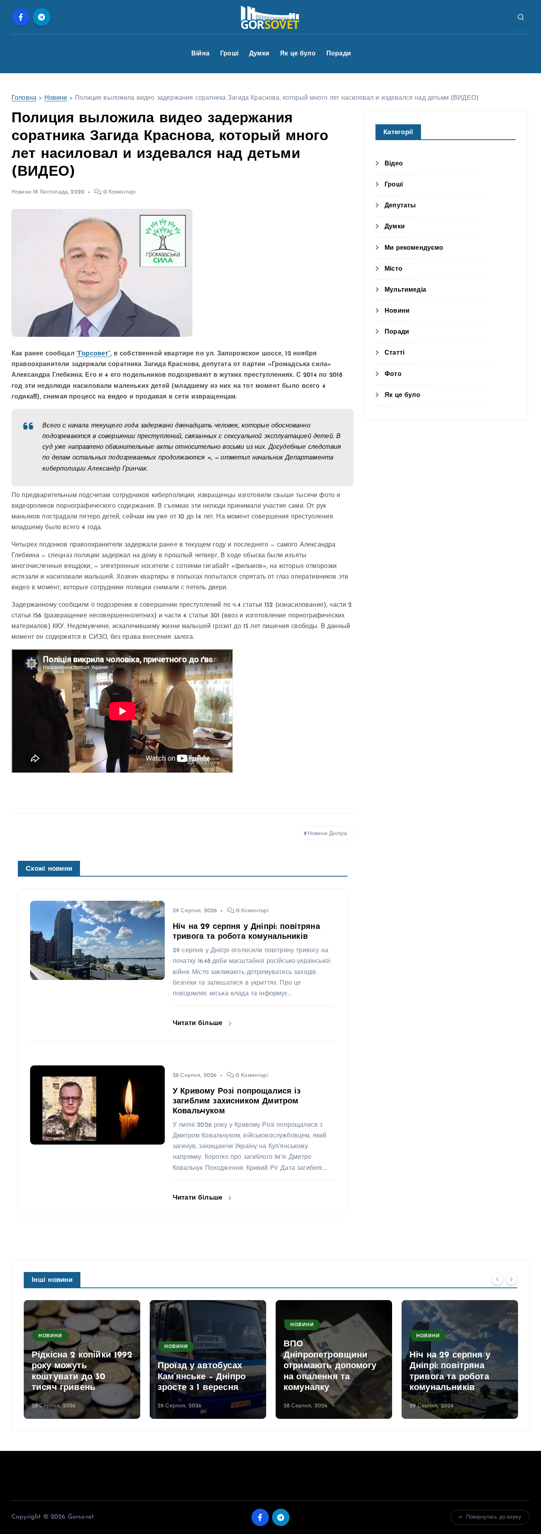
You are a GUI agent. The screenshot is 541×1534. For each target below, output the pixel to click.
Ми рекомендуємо (414, 248)
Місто (393, 269)
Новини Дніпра (327, 834)
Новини (55, 98)
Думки (259, 54)
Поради (338, 54)
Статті (394, 353)
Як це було (298, 54)
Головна (23, 98)
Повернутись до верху (493, 1517)
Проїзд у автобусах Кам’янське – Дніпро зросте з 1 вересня (202, 1376)
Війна (200, 54)
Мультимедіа (405, 290)
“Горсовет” (93, 354)
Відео (394, 164)
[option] (82, 1359)
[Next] (511, 1279)
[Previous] (497, 1279)
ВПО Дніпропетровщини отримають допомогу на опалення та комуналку (330, 1366)
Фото (393, 374)
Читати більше (199, 1023)
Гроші (229, 54)
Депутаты (400, 206)
